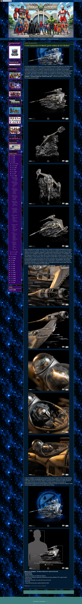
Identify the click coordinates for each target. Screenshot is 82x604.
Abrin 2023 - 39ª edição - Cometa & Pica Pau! (14, 184)
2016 (12, 266)
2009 (12, 280)
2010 (12, 278)
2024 (12, 160)
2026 (12, 155)
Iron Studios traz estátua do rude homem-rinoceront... (14, 219)
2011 (12, 276)
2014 (12, 270)
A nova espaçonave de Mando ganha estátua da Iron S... (14, 236)
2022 (12, 256)
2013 (12, 272)
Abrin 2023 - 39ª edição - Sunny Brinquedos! (14, 211)
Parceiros (23, 39)
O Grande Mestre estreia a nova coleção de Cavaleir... (14, 246)
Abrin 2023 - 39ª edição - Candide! (14, 178)
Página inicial (49, 592)
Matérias (36, 39)
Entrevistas (43, 39)
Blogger (47, 601)
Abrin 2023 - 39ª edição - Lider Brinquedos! (14, 204)
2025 (12, 157)
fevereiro (14, 252)
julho (13, 169)
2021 (12, 258)
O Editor (16, 39)
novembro (14, 163)
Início (10, 39)
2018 (12, 262)
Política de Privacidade (53, 39)
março (13, 175)
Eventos (29, 39)
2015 (12, 268)
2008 (12, 282)
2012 (12, 274)
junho (13, 171)
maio (13, 173)
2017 (12, 264)
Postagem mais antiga (67, 592)
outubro (14, 165)
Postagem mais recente (30, 592)
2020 (12, 260)
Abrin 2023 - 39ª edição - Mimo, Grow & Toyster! (14, 191)
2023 (12, 162)
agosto (13, 167)
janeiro (13, 254)
